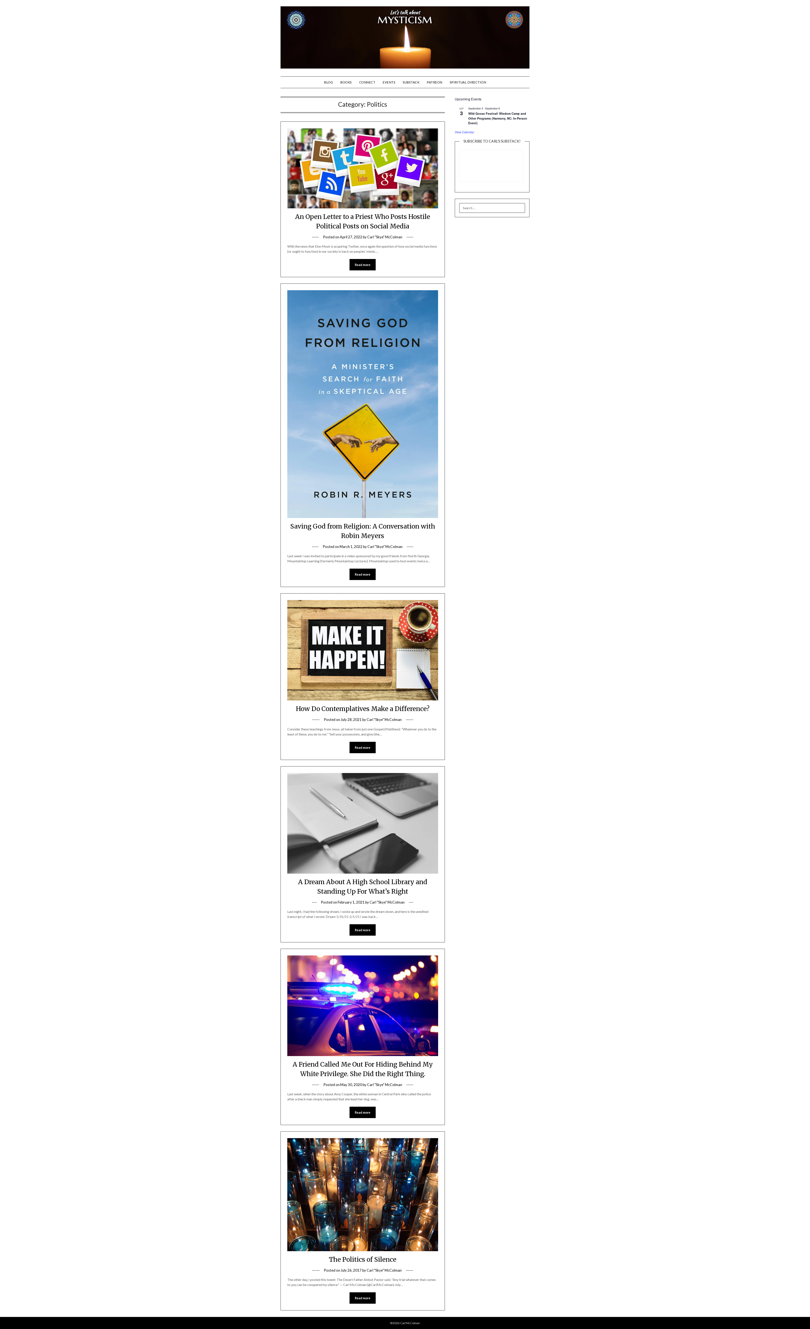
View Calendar (464, 132)
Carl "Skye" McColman (384, 237)
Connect (367, 82)
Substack (411, 82)
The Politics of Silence (362, 1259)
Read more (362, 265)
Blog (328, 82)
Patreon (434, 82)
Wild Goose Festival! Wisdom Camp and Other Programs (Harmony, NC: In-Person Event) (497, 118)
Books (346, 82)
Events (389, 82)
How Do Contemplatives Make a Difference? (362, 709)
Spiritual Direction (468, 82)
